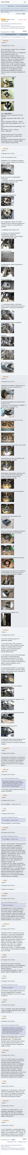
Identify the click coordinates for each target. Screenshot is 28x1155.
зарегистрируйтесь (5, 12)
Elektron (22, 26)
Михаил (5, 769)
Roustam (6, 1050)
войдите (22, 10)
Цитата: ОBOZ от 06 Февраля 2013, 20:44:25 (9, 817)
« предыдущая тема (11, 1141)
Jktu (4, 808)
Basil (4, 955)
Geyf (19, 26)
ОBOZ (5, 795)
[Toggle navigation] (25, 2)
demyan (5, 40)
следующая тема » (22, 1141)
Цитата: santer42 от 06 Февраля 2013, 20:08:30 (10, 778)
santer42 (6, 748)
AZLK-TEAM (5, 2)
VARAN (5, 893)
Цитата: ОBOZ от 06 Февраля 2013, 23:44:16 (9, 902)
